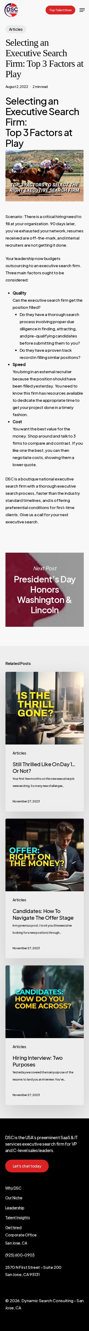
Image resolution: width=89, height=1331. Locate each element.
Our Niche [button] (13, 1198)
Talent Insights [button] (17, 1217)
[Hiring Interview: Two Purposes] (44, 1035)
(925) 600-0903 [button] (20, 1255)
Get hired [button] (13, 1227)
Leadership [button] (14, 1208)
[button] (82, 10)
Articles (16, 29)
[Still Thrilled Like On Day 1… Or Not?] (44, 741)
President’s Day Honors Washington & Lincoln (44, 590)
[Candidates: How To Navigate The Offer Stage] (44, 888)
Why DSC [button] (13, 1188)
